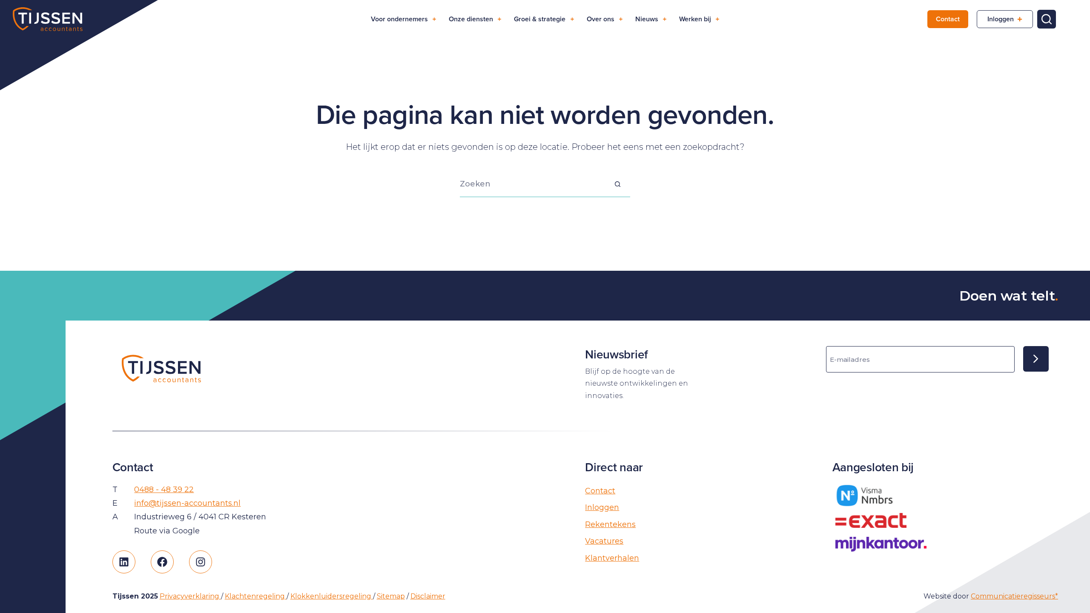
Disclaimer (427, 596)
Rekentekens (610, 524)
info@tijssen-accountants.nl (187, 503)
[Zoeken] (1046, 19)
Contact (948, 19)
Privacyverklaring (190, 596)
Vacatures (604, 541)
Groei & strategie (539, 19)
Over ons (600, 19)
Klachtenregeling (256, 596)
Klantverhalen (612, 558)
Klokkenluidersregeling (331, 596)
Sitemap (391, 596)
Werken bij (695, 19)
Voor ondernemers (399, 19)
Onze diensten (471, 19)
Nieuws (646, 19)
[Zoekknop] (617, 184)
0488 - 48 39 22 (164, 489)
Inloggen (1000, 19)
